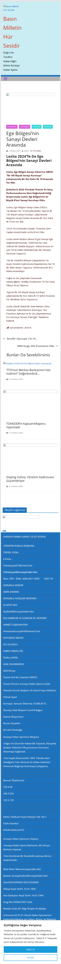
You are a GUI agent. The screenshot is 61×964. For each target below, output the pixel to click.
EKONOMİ (48, 127)
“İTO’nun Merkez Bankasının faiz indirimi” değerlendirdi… (28, 372)
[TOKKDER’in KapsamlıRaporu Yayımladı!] (30, 391)
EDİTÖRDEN (11, 127)
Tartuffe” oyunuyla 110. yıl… (22, 338)
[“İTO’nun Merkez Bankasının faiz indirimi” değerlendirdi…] (27, 363)
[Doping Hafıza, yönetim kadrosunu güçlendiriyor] (30, 445)
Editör (26, 151)
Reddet (30, 957)
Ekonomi (36, 127)
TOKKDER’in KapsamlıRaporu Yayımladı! (26, 425)
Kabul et (30, 949)
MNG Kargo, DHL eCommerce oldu (35, 345)
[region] (30, 942)
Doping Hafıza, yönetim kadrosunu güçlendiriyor (30, 479)
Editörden (24, 127)
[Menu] (5, 79)
